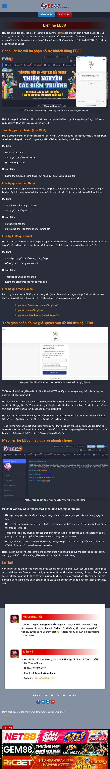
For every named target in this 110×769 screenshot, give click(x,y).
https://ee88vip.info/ (44, 678)
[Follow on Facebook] (38, 702)
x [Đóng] (8, 728)
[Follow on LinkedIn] (48, 702)
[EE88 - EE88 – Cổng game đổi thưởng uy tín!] (55, 5)
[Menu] (4, 6)
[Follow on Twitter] (43, 702)
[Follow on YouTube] (53, 702)
